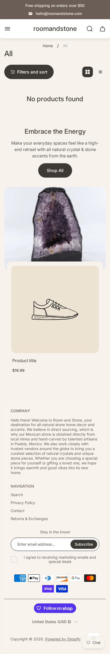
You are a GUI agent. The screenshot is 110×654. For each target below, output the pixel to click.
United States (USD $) (51, 621)
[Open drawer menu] (7, 29)
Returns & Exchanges (29, 518)
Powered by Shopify (63, 639)
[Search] (90, 29)
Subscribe (84, 544)
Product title (24, 360)
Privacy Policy (23, 502)
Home (48, 45)
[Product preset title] (55, 309)
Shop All (55, 170)
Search (17, 494)
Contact (18, 510)
